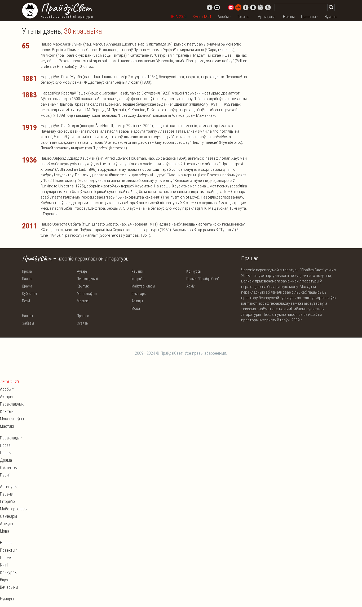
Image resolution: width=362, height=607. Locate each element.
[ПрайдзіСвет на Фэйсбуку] (245, 7)
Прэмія (6, 557)
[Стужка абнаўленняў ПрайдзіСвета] (268, 7)
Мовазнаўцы (87, 293)
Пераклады (10, 437)
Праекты (308, 16)
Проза (27, 271)
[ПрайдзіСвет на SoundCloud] (238, 7)
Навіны (289, 16)
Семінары (138, 293)
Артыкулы (266, 16)
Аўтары (82, 271)
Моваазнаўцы (12, 418)
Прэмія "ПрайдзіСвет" (202, 279)
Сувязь (82, 323)
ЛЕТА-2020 (178, 16)
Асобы (223, 16)
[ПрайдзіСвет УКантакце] (253, 7)
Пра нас (83, 316)
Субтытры (29, 293)
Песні (26, 301)
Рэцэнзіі (137, 271)
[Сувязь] (217, 7)
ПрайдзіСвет (66, 7)
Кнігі (4, 565)
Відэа (4, 579)
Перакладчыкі (87, 279)
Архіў (190, 286)
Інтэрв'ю (137, 279)
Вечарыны (9, 587)
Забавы (28, 323)
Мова (135, 308)
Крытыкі (83, 286)
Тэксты (243, 16)
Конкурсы (193, 271)
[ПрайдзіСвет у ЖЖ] (260, 7)
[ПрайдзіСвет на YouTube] (231, 7)
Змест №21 (202, 16)
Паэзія (27, 279)
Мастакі (83, 301)
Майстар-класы (143, 286)
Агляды (137, 301)
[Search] (331, 7)
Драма (27, 286)
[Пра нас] (209, 7)
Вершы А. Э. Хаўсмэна (126, 208)
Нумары (330, 16)
